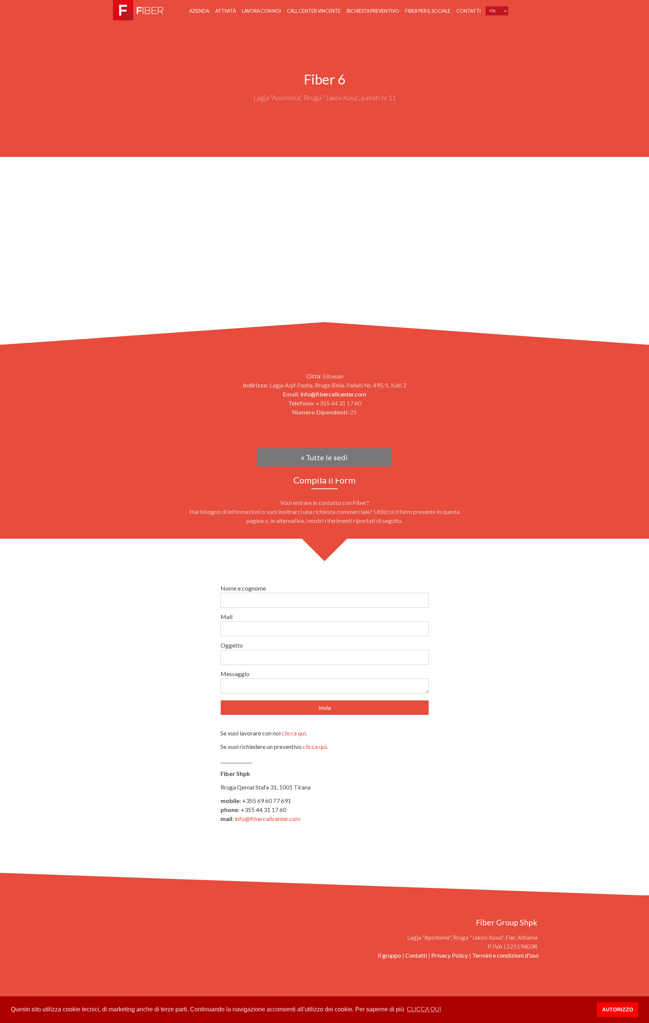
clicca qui (294, 733)
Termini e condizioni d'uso (505, 955)
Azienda (199, 11)
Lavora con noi (261, 11)
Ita (492, 11)
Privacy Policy (449, 955)
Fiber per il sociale (427, 11)
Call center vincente (314, 11)
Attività (225, 11)
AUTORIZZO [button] (617, 1009)
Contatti (468, 11)
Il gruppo (389, 955)
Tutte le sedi (326, 457)
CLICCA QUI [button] (424, 1009)
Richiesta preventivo (373, 11)
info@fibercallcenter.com (333, 394)
